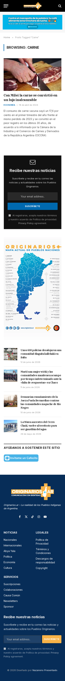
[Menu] (6, 6)
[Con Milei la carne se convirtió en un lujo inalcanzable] (32, 74)
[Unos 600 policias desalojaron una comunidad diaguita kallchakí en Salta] (10, 354)
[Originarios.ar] (32, 6)
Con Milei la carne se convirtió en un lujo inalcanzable (30, 97)
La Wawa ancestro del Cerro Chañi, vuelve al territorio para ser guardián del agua (39, 425)
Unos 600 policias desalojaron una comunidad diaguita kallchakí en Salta (41, 354)
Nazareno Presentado (44, 670)
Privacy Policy (26, 223)
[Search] (59, 6)
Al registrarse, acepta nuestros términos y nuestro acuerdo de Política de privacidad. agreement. (32, 219)
